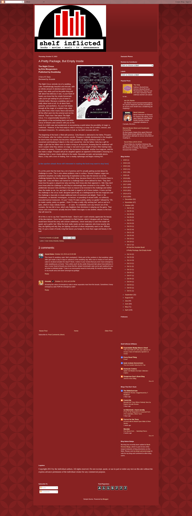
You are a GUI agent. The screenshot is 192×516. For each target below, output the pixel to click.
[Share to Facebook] (71, 238)
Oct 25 (129, 220)
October (128, 205)
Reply (47, 274)
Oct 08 (129, 272)
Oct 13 (129, 263)
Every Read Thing (130, 357)
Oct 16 (129, 254)
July (126, 301)
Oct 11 (129, 266)
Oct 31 (129, 208)
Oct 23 (129, 226)
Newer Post (43, 331)
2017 (125, 184)
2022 (125, 169)
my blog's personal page (142, 451)
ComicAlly (127, 400)
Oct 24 (129, 223)
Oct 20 (129, 235)
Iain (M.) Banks (129, 101)
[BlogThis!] (66, 238)
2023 (125, 166)
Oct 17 (129, 245)
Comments (46, 492)
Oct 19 (129, 239)
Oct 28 (129, 217)
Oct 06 (129, 279)
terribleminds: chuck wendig (134, 410)
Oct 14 (129, 260)
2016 (125, 187)
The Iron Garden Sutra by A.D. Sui (134, 365)
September (129, 295)
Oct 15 (129, 257)
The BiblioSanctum (131, 391)
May (126, 307)
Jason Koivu (49, 254)
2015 (125, 190)
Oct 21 (129, 232)
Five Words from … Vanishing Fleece (135, 431)
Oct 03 (129, 285)
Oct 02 (129, 288)
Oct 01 (129, 291)
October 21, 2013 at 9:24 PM (65, 281)
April (127, 310)
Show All (151, 381)
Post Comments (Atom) (56, 335)
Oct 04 (129, 282)
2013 (125, 197)
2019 (125, 178)
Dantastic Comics (130, 369)
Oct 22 (129, 229)
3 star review (49, 241)
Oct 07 (129, 275)
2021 (125, 172)
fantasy (61, 241)
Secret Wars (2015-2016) (133, 142)
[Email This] (64, 238)
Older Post (108, 331)
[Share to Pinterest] (74, 238)
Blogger (105, 499)
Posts (44, 488)
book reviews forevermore (133, 363)
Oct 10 (129, 269)
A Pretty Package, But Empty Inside (139, 250)
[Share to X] (69, 238)
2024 (125, 163)
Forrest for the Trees (131, 419)
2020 (125, 175)
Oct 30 (129, 211)
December (129, 199)
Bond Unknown (138, 112)
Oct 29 (129, 214)
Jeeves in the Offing (130, 378)
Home (76, 331)
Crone (125, 359)
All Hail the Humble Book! (136, 247)
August (127, 298)
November (129, 202)
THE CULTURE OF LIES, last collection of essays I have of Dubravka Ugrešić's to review (137, 351)
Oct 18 (129, 242)
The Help (136, 85)
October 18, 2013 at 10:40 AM (65, 254)
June (127, 304)
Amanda (56, 241)
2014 (125, 194)
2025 (125, 160)
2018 (125, 181)
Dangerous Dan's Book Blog (134, 376)
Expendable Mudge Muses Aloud (136, 348)
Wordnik (127, 429)
